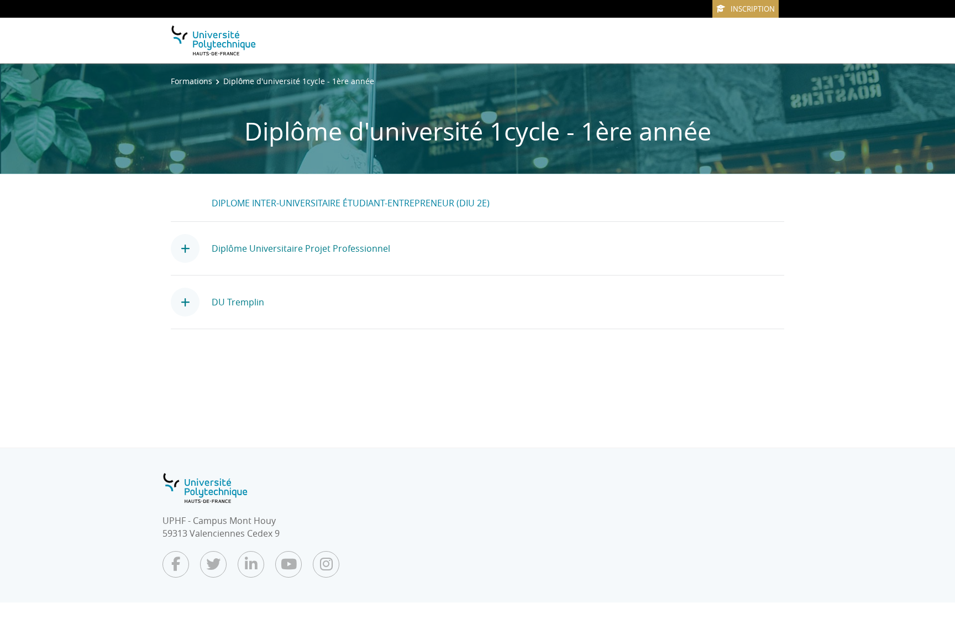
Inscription (753, 9)
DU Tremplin (238, 302)
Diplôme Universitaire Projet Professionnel (301, 248)
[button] (191, 248)
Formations (191, 81)
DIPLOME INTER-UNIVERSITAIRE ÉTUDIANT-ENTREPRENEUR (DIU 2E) (351, 203)
